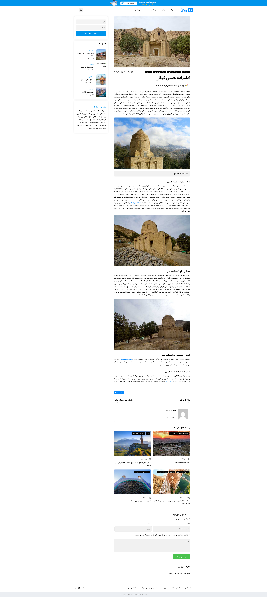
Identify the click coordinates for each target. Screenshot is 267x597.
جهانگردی (154, 10)
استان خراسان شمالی (174, 72)
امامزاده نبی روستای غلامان (123, 401)
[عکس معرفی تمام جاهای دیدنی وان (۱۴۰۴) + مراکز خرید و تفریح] (132, 443)
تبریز (166, 472)
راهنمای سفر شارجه (88, 92)
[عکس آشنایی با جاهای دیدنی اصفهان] (132, 481)
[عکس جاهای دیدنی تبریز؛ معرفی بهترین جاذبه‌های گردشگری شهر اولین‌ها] (171, 481)
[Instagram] (83, 588)
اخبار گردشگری (131, 588)
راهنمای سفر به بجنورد (182, 462)
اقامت (145, 10)
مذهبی (148, 72)
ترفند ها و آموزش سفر (152, 588)
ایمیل (149, 523)
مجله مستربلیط (188, 588)
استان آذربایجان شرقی (182, 472)
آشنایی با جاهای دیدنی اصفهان (140, 501)
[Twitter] (79, 588)
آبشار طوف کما (185, 401)
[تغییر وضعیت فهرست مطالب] (187, 173)
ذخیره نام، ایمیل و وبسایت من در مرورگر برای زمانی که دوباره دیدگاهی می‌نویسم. (161, 535)
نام (188, 523)
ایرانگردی (163, 10)
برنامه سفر (141, 588)
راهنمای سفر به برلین (87, 79)
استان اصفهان (145, 472)
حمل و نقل (138, 10)
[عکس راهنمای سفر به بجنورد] (171, 443)
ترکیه (148, 433)
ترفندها (92, 64)
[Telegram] (75, 588)
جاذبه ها (186, 72)
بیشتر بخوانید (170, 418)
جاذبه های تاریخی (159, 72)
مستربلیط (172, 10)
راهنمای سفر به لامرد (87, 67)
